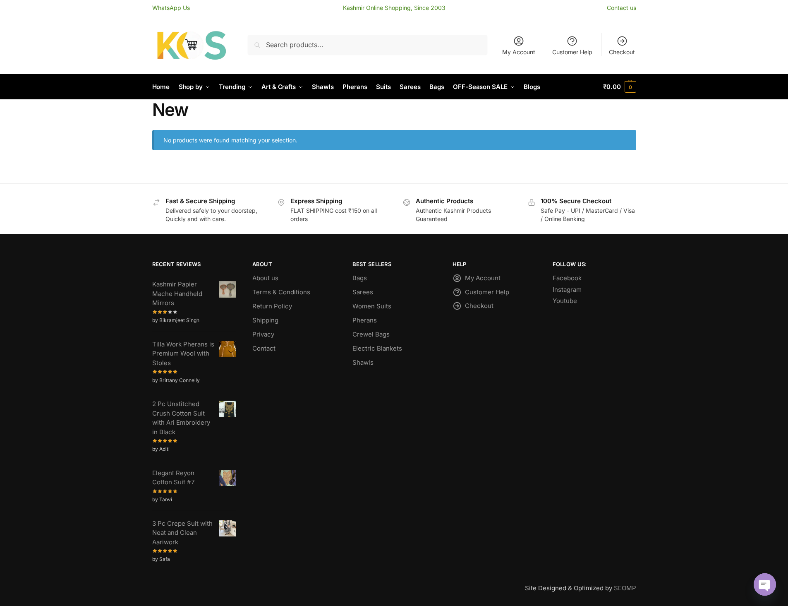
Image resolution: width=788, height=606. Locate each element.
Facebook (567, 278)
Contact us (621, 7)
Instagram (567, 289)
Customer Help (572, 51)
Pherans (364, 320)
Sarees (362, 292)
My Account (518, 51)
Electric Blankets (377, 348)
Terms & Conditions (281, 292)
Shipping (265, 320)
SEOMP (625, 588)
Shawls (363, 362)
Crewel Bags (371, 334)
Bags (359, 278)
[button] (619, 87)
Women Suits (371, 306)
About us (265, 278)
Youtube (565, 301)
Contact (263, 348)
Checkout (622, 51)
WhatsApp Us (171, 7)
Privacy (263, 334)
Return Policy (272, 306)
